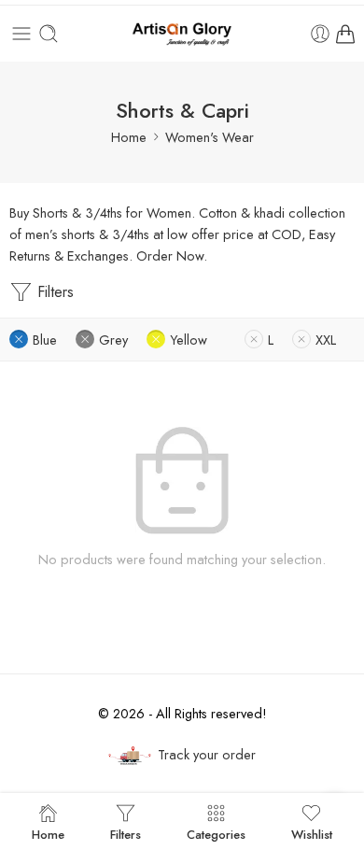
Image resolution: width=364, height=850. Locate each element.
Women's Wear (209, 137)
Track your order (207, 754)
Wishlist (311, 833)
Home (129, 137)
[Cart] (345, 33)
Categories (216, 833)
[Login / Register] (320, 33)
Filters (53, 292)
